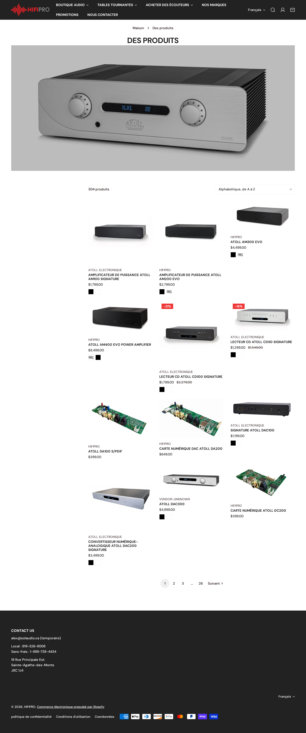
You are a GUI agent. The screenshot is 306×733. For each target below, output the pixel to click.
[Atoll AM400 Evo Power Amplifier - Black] (98, 357)
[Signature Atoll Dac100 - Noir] (233, 443)
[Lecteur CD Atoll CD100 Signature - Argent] (169, 389)
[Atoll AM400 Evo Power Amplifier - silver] (91, 357)
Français (254, 10)
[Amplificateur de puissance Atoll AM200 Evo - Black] (162, 291)
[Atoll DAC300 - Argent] (169, 517)
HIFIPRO (29, 707)
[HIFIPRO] (30, 10)
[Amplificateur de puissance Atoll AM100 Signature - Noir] (91, 291)
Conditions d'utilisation (73, 717)
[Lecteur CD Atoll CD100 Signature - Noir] (162, 389)
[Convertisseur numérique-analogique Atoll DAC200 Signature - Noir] (91, 562)
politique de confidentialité (31, 717)
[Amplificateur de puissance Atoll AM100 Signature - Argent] (98, 291)
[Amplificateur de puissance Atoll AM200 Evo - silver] (169, 291)
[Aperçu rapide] (144, 259)
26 (201, 583)
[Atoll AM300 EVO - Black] (233, 254)
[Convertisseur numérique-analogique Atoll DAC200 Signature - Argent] (98, 562)
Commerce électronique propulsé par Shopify (70, 707)
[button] (72, 5)
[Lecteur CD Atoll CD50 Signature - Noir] (233, 354)
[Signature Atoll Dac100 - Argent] (240, 443)
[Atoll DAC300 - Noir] (162, 517)
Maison (138, 28)
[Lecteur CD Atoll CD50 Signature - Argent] (240, 354)
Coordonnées (104, 717)
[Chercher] (273, 10)
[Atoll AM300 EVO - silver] (240, 254)
